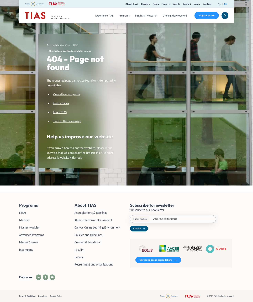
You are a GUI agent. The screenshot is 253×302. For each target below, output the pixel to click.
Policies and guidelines (88, 235)
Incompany (26, 250)
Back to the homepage (67, 121)
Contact (207, 4)
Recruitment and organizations (94, 264)
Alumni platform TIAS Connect (93, 220)
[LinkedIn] (38, 277)
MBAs (22, 213)
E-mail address (140, 219)
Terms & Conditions (27, 296)
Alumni (187, 4)
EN (225, 3)
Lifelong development (175, 15)
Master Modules (29, 227)
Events (176, 4)
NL (219, 3)
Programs (124, 15)
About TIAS (131, 4)
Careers (145, 4)
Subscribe (137, 228)
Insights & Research (146, 15)
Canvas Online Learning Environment (97, 227)
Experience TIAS (104, 15)
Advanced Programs (31, 235)
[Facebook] (45, 277)
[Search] (225, 15)
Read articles (61, 103)
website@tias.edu (71, 158)
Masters (24, 220)
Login (197, 4)
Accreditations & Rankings (91, 213)
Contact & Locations (87, 242)
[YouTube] (52, 277)
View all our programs (66, 94)
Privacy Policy (56, 296)
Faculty (165, 4)
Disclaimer (42, 296)
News (156, 4)
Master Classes (28, 242)
